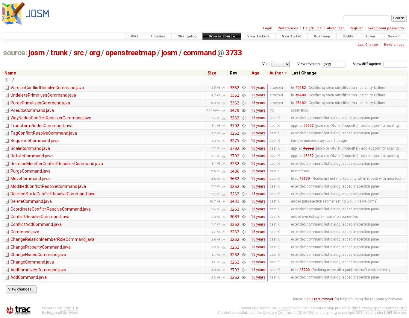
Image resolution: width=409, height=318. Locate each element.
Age (255, 73)
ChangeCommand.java (32, 262)
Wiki (134, 36)
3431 (234, 201)
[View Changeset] (244, 87)
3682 (234, 178)
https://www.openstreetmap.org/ (379, 308)
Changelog (187, 36)
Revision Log (394, 45)
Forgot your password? (386, 28)
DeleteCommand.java (31, 201)
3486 (234, 171)
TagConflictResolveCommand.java (43, 133)
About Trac (336, 28)
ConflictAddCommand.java (36, 224)
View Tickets (258, 36)
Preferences (288, 28)
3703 (234, 269)
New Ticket (292, 36)
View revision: (309, 64)
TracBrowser (322, 299)
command (199, 52)
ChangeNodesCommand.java (38, 254)
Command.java (24, 231)
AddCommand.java (28, 277)
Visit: (266, 63)
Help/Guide (312, 28)
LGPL (388, 312)
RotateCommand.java (31, 155)
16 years (258, 88)
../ (12, 79)
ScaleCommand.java (30, 148)
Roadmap (322, 36)
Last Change (368, 45)
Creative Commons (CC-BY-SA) (288, 312)
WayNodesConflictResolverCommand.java (50, 117)
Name (10, 73)
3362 (234, 87)
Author (276, 73)
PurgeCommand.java (30, 171)
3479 (234, 110)
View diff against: (368, 64)
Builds (348, 36)
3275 (234, 140)
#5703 (304, 270)
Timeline (157, 36)
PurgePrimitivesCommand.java (40, 103)
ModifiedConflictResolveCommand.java (48, 186)
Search (394, 36)
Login (267, 28)
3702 (234, 125)
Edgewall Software (62, 312)
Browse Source (222, 36)
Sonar (370, 36)
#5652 (308, 126)
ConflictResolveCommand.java (39, 216)
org (94, 52)
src (78, 52)
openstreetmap (130, 52)
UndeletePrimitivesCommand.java (43, 95)
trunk (59, 52)
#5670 (304, 179)
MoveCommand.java (30, 178)
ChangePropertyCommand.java (40, 247)
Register (356, 28)
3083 (234, 216)
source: (15, 52)
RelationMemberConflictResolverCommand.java (56, 163)
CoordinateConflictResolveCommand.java (50, 209)
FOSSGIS (284, 308)
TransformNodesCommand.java (41, 125)
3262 (234, 117)
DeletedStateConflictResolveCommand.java (53, 193)
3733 (233, 52)
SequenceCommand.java (34, 140)
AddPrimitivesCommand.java (38, 269)
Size (211, 73)
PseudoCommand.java (32, 110)
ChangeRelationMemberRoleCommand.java (52, 239)
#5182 (301, 88)
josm (36, 52)
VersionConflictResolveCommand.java (47, 87)
